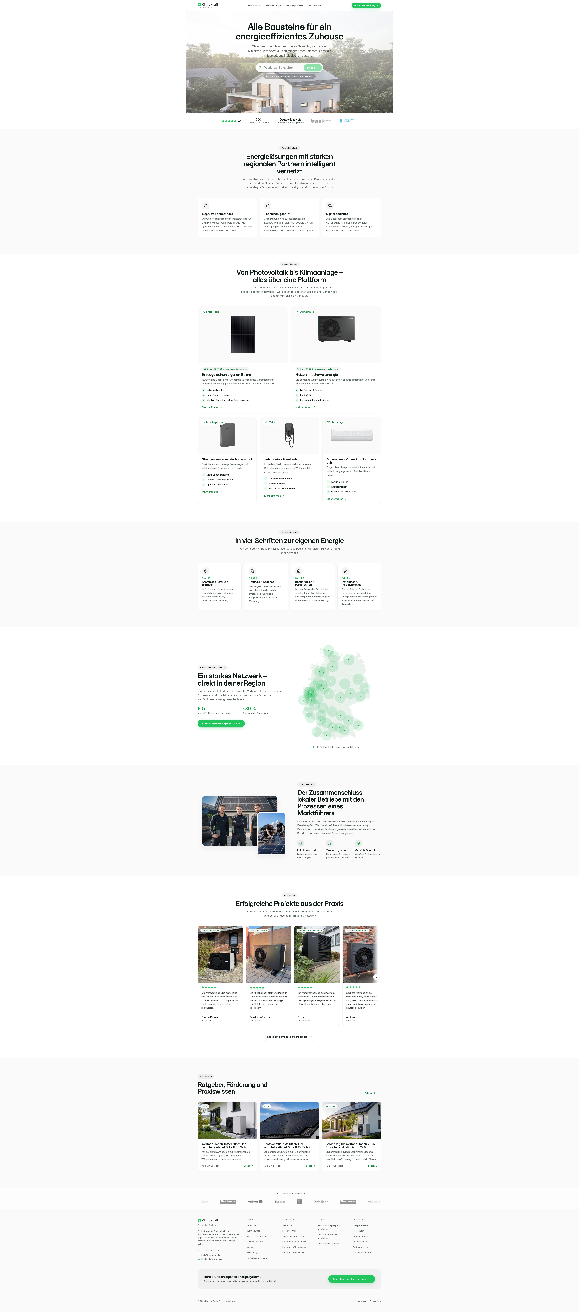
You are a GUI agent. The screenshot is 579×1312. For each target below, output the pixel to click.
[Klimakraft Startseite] (208, 4)
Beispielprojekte (294, 5)
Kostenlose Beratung (364, 5)
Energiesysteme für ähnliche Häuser (287, 1036)
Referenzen (358, 1231)
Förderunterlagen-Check (294, 1241)
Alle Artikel (371, 1093)
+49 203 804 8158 (210, 1250)
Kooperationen (360, 1241)
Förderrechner (289, 1231)
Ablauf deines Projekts (328, 1243)
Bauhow (209, 7)
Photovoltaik (254, 5)
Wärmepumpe (273, 5)
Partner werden (360, 1236)
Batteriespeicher (255, 1241)
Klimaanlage (253, 1252)
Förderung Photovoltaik (293, 1252)
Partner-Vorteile (360, 1247)
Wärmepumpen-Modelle (258, 1236)
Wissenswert (315, 5)
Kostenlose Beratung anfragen (219, 723)
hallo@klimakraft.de (210, 1255)
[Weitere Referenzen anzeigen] (376, 977)
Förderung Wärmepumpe (294, 1247)
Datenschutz (375, 1301)
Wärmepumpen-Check (293, 1236)
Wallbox (251, 1247)
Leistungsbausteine (362, 1252)
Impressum (361, 1301)
